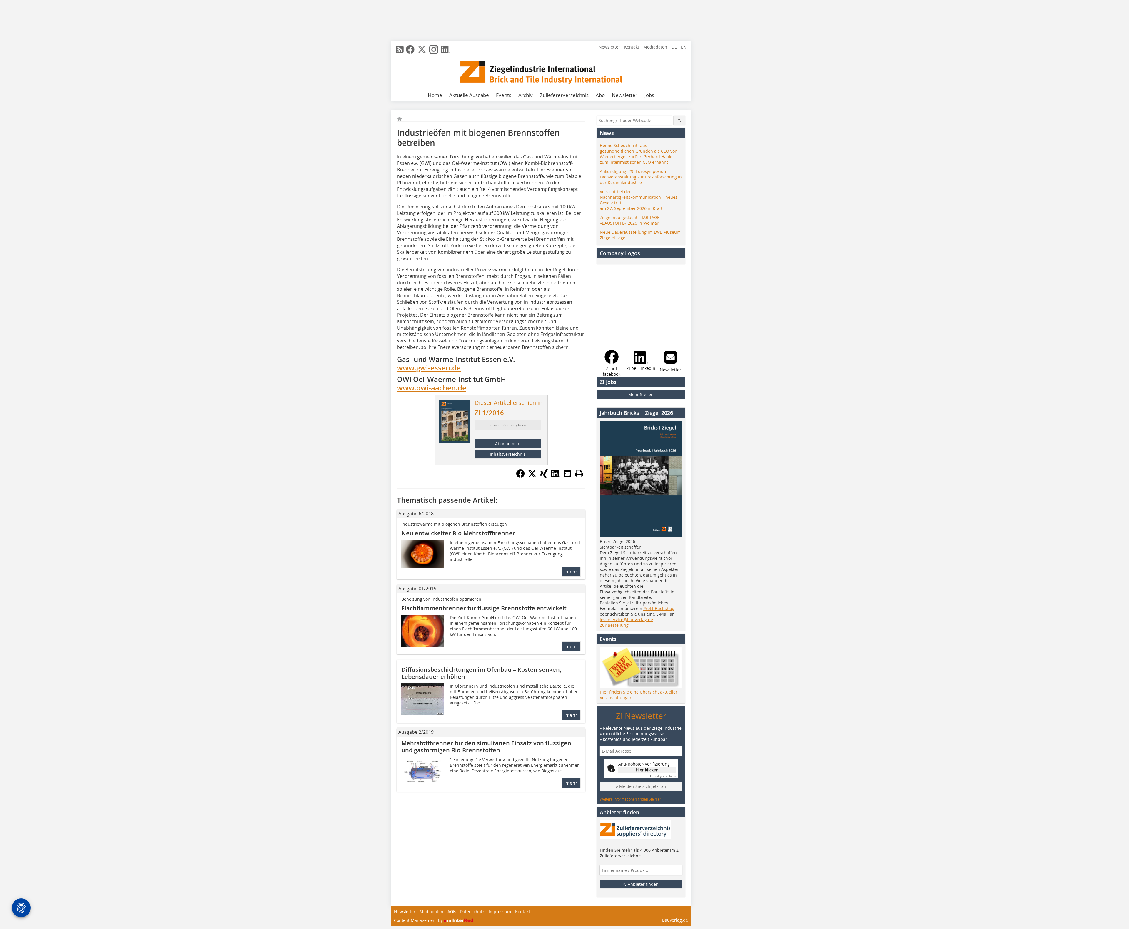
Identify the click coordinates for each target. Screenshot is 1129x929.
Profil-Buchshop (658, 608)
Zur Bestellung (614, 625)
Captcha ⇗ (663, 776)
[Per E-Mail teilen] (567, 473)
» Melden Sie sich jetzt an (641, 786)
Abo (600, 95)
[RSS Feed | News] (399, 49)
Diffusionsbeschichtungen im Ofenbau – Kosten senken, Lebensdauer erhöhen (481, 673)
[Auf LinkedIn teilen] (556, 476)
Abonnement (508, 443)
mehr (571, 571)
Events (503, 95)
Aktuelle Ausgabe (469, 95)
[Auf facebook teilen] (520, 476)
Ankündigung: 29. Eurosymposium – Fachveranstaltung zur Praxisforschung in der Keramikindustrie (641, 176)
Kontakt (631, 47)
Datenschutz (472, 911)
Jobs (649, 95)
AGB (451, 911)
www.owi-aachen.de (431, 387)
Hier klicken (647, 770)
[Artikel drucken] (579, 473)
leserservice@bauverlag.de (626, 619)
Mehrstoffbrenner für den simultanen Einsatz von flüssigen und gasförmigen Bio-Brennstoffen (486, 746)
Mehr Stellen (641, 394)
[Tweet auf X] (532, 476)
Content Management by (419, 920)
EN (684, 47)
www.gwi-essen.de (429, 367)
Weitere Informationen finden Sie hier (630, 799)
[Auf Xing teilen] (544, 476)
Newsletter (609, 47)
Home (435, 95)
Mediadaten (655, 47)
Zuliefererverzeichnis (564, 95)
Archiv (525, 95)
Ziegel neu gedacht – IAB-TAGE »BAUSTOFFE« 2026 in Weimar (629, 220)
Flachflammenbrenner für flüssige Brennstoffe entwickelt (484, 608)
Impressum (500, 911)
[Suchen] (679, 120)
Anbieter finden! (643, 884)
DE (674, 47)
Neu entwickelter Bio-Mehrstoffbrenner (458, 533)
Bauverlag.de (675, 920)
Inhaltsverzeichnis (508, 454)
